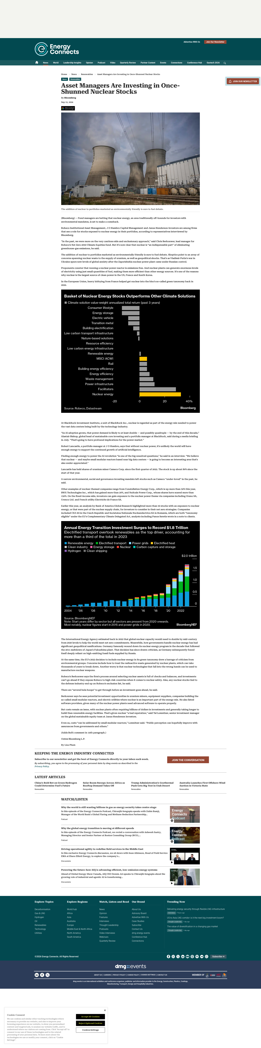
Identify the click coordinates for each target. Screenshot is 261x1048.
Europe (70, 925)
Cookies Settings (148, 975)
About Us (136, 909)
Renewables (87, 74)
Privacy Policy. (42, 766)
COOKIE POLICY (133, 975)
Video (112, 62)
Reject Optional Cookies (90, 1023)
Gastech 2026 (213, 62)
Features (103, 917)
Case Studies (138, 921)
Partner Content (148, 62)
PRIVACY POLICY (119, 975)
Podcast (101, 62)
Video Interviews (107, 933)
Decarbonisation (42, 909)
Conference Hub (194, 62)
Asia (69, 917)
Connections (176, 62)
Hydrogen (39, 917)
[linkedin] (182, 956)
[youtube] (187, 956)
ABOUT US (98, 975)
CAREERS (107, 975)
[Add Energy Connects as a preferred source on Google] (68, 108)
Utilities (38, 933)
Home (64, 74)
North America (74, 933)
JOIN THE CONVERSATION (188, 760)
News (45, 62)
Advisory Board (139, 913)
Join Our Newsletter (215, 42)
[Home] (36, 62)
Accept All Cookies (90, 1017)
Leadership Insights (72, 62)
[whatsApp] (206, 956)
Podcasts (103, 929)
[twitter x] (178, 956)
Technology (40, 929)
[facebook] (168, 956)
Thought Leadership (109, 925)
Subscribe (136, 925)
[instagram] (173, 956)
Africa (70, 913)
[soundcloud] (201, 956)
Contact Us (137, 929)
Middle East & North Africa (79, 929)
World (55, 62)
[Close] (105, 1010)
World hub (72, 909)
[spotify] (197, 956)
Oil (36, 921)
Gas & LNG (40, 913)
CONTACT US (162, 975)
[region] (56, 1025)
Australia (71, 921)
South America (74, 937)
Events (163, 62)
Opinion (89, 62)
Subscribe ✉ (218, 956)
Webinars (103, 937)
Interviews (104, 921)
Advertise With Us (192, 42)
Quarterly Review (128, 62)
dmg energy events (141, 933)
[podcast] (192, 956)
